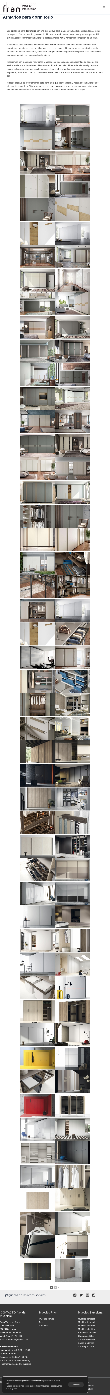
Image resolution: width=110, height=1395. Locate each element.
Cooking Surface (86, 1346)
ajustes (14, 1388)
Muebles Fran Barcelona (21, 45)
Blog (41, 1322)
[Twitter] (81, 1295)
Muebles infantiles (86, 1329)
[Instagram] (87, 1295)
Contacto (43, 1326)
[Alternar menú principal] (104, 7)
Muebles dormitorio (87, 1322)
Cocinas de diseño (86, 1339)
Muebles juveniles (86, 1326)
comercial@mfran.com (17, 1339)
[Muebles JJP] (72, 822)
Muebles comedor (86, 1319)
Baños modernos (86, 1343)
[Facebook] (75, 1295)
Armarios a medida (87, 1332)
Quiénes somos (46, 1319)
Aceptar (75, 1384)
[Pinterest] (94, 1295)
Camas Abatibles (86, 1336)
